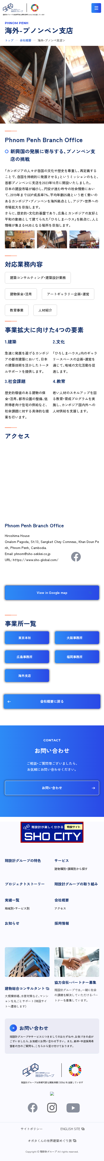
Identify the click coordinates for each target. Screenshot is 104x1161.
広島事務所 (24, 656)
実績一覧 (12, 900)
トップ (9, 40)
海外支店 (24, 675)
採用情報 (61, 923)
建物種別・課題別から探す (71, 869)
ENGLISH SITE (70, 1128)
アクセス (60, 908)
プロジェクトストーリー (25, 883)
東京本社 (24, 637)
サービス (61, 860)
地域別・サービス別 (17, 908)
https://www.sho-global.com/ (36, 559)
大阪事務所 (74, 637)
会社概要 (25, 40)
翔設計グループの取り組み (76, 883)
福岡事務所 (74, 656)
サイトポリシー (32, 1128)
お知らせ (12, 923)
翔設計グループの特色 (23, 860)
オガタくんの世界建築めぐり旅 (50, 1140)
